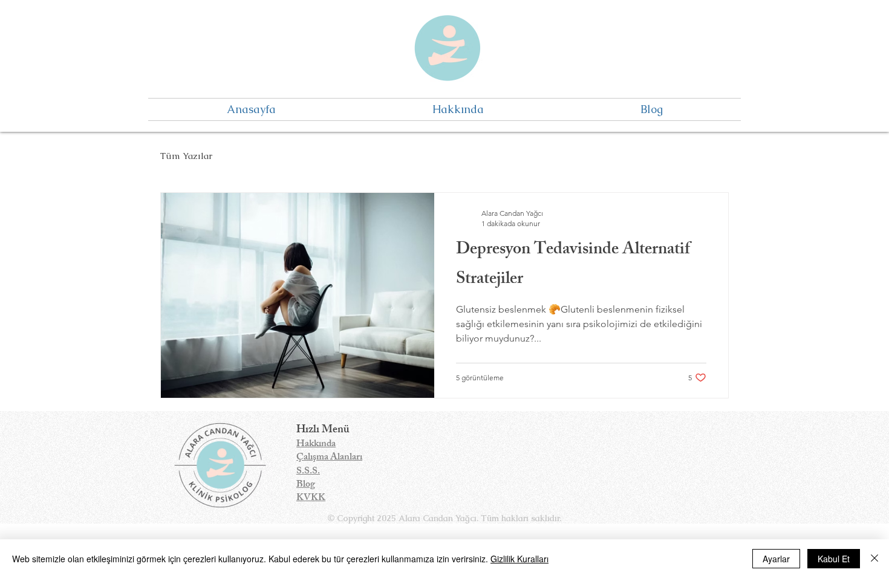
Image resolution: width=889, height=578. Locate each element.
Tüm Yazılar (186, 156)
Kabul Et (834, 559)
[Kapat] (874, 558)
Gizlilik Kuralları (519, 559)
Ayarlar (776, 559)
